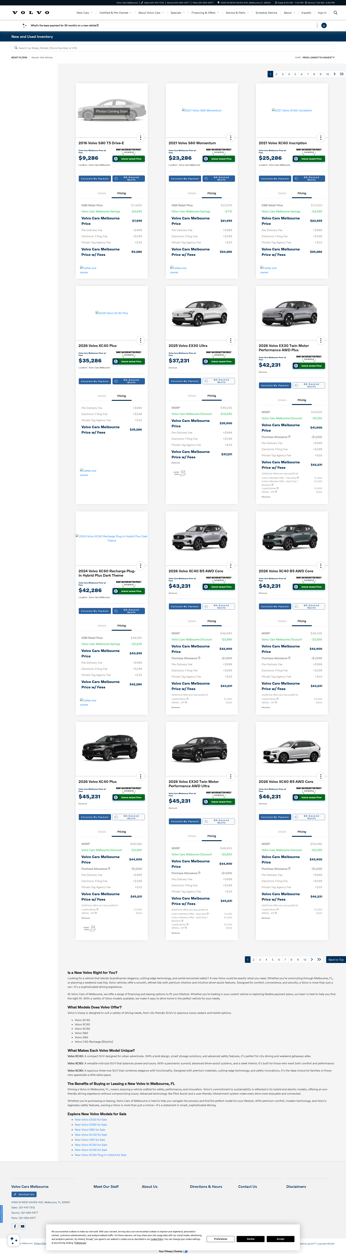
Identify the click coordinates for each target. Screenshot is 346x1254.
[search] (335, 13)
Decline (250, 1239)
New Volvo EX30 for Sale (91, 1119)
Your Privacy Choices (171, 1251)
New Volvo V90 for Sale (90, 1139)
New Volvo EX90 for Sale (91, 1124)
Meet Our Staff (106, 1186)
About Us (150, 1186)
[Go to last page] (342, 74)
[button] (140, 137)
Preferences (220, 1239)
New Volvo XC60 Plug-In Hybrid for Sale (100, 1154)
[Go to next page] (334, 74)
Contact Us (26, 1194)
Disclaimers (296, 1186)
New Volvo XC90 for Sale (91, 1149)
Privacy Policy (41, 1243)
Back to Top (336, 959)
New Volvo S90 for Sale (90, 1129)
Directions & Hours (206, 1186)
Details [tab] (102, 193)
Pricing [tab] (121, 193)
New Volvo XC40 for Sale (91, 1134)
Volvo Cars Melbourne (22, 1243)
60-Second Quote (131, 178)
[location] (218, 2)
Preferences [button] (80, 1243)
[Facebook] (15, 1226)
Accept (280, 1239)
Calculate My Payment (94, 178)
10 (327, 74)
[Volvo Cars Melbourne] (30, 12)
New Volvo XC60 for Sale (91, 1144)
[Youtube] (22, 1226)
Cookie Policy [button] (156, 1239)
